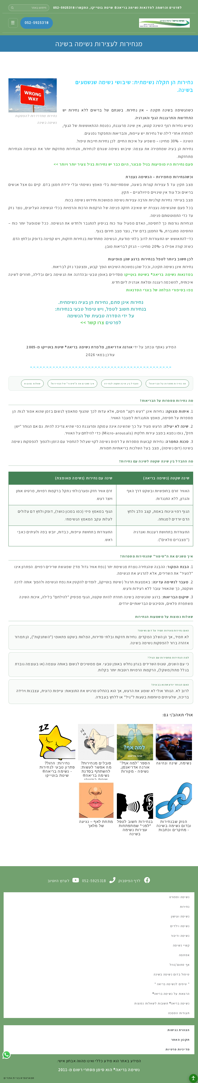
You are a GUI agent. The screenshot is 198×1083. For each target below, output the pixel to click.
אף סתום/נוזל (180, 965)
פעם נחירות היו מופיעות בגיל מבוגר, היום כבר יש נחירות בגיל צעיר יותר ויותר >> (123, 164)
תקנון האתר (180, 1040)
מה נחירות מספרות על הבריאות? (167, 383)
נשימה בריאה (164, 23)
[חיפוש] (12, 8)
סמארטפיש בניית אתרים (19, 1078)
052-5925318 (64, 7)
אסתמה (184, 955)
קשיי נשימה (181, 945)
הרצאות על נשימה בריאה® (171, 994)
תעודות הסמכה (179, 1013)
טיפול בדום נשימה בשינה (172, 974)
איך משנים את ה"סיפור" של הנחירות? (72, 383)
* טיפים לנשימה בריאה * (172, 984)
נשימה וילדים (180, 926)
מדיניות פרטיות (178, 1049)
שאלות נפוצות (32, 383)
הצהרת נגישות (179, 1030)
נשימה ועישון (180, 916)
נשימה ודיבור (180, 936)
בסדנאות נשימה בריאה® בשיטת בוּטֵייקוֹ (158, 274)
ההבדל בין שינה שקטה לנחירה (121, 383)
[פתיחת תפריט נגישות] (193, 1078)
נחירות (185, 907)
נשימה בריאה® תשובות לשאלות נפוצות (162, 1003)
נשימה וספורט (179, 897)
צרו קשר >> (92, 322)
